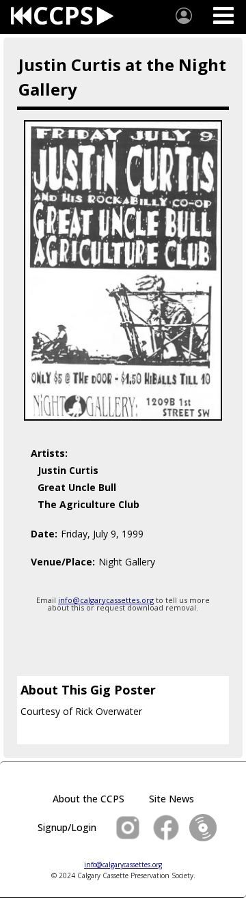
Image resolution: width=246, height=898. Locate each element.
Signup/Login (67, 827)
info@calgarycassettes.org (106, 600)
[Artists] (184, 16)
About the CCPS (88, 798)
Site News (171, 798)
